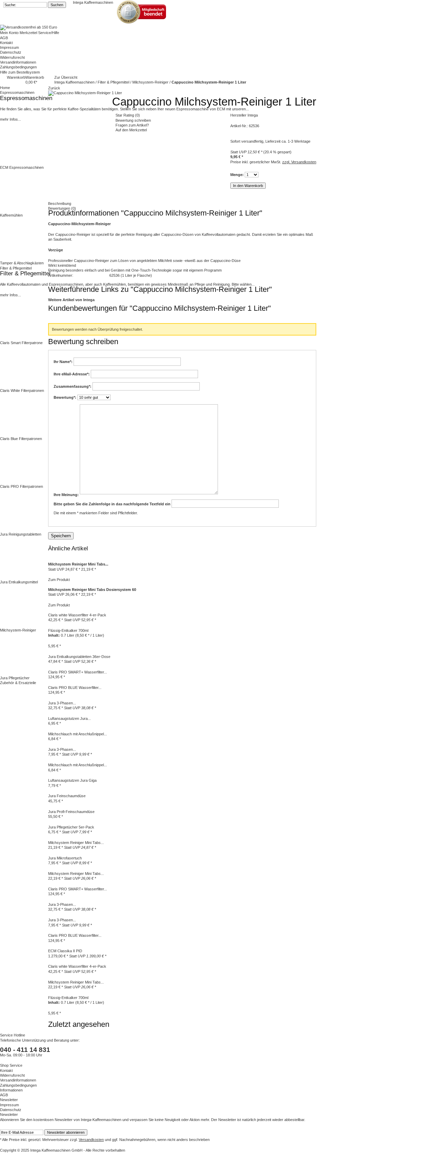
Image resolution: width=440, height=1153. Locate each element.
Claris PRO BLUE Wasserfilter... (74, 687)
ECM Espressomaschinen (22, 167)
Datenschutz (10, 52)
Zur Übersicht (65, 77)
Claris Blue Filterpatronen (21, 439)
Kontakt (6, 43)
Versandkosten (91, 1140)
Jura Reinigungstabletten (20, 534)
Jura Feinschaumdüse (67, 796)
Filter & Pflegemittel (114, 82)
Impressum (9, 47)
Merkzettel (29, 33)
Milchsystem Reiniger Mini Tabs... (76, 843)
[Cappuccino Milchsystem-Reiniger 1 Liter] (85, 93)
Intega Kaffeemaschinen (93, 2)
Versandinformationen (18, 62)
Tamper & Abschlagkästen (22, 263)
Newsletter (9, 1100)
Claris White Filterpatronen (22, 390)
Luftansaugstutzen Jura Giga (72, 780)
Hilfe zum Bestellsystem (20, 72)
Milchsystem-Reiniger (18, 630)
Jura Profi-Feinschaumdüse (71, 812)
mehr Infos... (10, 119)
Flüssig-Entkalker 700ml (68, 998)
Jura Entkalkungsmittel (19, 582)
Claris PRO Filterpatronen (21, 486)
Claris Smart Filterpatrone (21, 343)
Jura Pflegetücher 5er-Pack (71, 827)
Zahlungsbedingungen (18, 67)
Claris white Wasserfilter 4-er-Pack (77, 966)
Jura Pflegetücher (15, 678)
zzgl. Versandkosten (299, 162)
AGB (4, 38)
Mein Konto (10, 33)
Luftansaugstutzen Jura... (69, 718)
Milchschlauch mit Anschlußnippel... (77, 734)
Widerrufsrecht (12, 57)
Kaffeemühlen (11, 215)
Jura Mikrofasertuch (65, 858)
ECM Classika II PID (65, 951)
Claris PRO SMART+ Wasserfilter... (77, 889)
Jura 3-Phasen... (62, 703)
